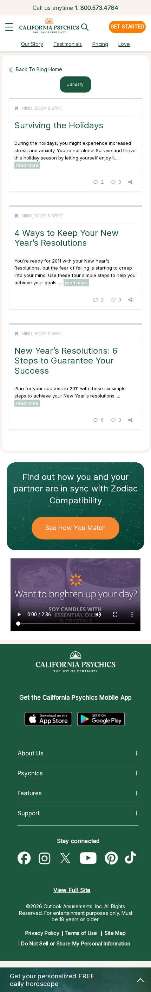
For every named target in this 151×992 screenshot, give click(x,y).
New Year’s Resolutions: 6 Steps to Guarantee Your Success (65, 361)
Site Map (115, 933)
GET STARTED (127, 26)
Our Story (32, 44)
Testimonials (67, 44)
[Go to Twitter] (65, 858)
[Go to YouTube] (88, 858)
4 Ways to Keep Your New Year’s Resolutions (66, 238)
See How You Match (75, 527)
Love (124, 44)
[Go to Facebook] (24, 858)
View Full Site (71, 890)
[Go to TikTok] (132, 858)
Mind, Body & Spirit (42, 108)
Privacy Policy (42, 933)
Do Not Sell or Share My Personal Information (75, 943)
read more (27, 165)
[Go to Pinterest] (112, 858)
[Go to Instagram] (45, 858)
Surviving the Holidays (58, 125)
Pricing (100, 44)
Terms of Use (81, 933)
